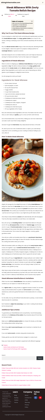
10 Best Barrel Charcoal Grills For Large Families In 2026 (16, 385)
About (26, 395)
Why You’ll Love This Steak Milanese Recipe (22, 23)
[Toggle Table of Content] (31, 21)
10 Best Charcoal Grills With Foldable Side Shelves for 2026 (17, 373)
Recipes (5, 345)
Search (3, 355)
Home (16, 402)
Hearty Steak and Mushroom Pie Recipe (13, 347)
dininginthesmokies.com (10, 2)
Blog (15, 395)
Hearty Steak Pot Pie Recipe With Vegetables (15, 349)
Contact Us (28, 398)
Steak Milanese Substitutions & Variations (23, 28)
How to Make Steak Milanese (19, 26)
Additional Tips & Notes (18, 29)
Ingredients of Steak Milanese (20, 25)
